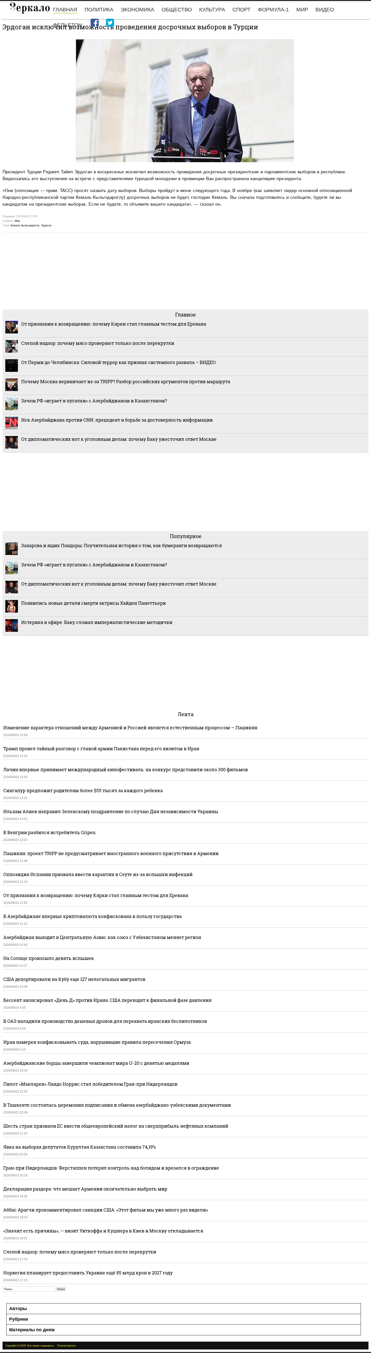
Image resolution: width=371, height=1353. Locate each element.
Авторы (18, 1308)
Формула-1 (273, 9)
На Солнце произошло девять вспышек (48, 958)
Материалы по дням (32, 1329)
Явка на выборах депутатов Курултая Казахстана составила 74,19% (79, 1147)
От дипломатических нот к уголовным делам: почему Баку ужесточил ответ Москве (119, 439)
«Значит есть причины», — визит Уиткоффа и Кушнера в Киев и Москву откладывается (103, 1231)
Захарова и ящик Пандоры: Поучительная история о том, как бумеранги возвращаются (121, 545)
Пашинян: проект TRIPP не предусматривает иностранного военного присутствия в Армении (111, 853)
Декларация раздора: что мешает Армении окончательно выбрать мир (85, 1189)
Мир (302, 9)
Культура (212, 9)
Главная (65, 9)
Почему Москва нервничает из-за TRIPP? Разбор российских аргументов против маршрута (125, 381)
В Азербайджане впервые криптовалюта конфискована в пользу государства (92, 916)
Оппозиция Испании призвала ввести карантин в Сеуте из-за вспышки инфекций (98, 874)
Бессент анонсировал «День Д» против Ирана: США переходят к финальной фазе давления (107, 1000)
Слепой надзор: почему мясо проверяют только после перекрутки (97, 343)
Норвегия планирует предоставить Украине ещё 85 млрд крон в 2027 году (88, 1273)
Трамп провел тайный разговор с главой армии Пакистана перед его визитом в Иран (101, 748)
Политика (99, 9)
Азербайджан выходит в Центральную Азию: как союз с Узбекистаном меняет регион (102, 937)
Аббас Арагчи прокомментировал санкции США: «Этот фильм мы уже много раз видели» (105, 1210)
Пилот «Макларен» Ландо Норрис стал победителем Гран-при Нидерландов (90, 1084)
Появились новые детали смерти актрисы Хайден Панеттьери (93, 603)
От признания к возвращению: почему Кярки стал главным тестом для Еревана (113, 324)
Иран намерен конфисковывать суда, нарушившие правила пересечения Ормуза (97, 1042)
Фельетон (67, 25)
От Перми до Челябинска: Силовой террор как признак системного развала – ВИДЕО (118, 362)
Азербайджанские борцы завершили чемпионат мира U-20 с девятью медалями (96, 1063)
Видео (324, 9)
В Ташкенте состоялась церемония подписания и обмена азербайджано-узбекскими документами (117, 1105)
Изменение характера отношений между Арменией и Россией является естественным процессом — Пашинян (130, 727)
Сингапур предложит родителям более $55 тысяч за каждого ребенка (83, 790)
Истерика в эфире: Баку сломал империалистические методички (96, 622)
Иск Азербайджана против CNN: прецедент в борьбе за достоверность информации (117, 420)
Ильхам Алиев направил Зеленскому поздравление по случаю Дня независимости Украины (110, 811)
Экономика (137, 9)
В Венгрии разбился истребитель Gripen (49, 832)
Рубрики (18, 1319)
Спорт (241, 9)
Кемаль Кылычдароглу (25, 225)
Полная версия (66, 1345)
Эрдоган (46, 225)
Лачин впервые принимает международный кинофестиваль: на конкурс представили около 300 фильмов (125, 769)
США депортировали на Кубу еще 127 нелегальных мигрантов (74, 979)
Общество (177, 9)
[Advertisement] (154, 270)
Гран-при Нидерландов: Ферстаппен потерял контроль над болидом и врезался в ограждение (111, 1168)
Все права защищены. (40, 1345)
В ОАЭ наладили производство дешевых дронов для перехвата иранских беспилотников (105, 1021)
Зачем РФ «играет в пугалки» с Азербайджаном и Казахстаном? (94, 401)
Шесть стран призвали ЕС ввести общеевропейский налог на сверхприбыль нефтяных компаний (115, 1126)
